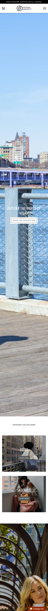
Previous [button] (4, 215)
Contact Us (38, 609)
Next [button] (43, 215)
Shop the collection (24, 220)
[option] (24, 214)
